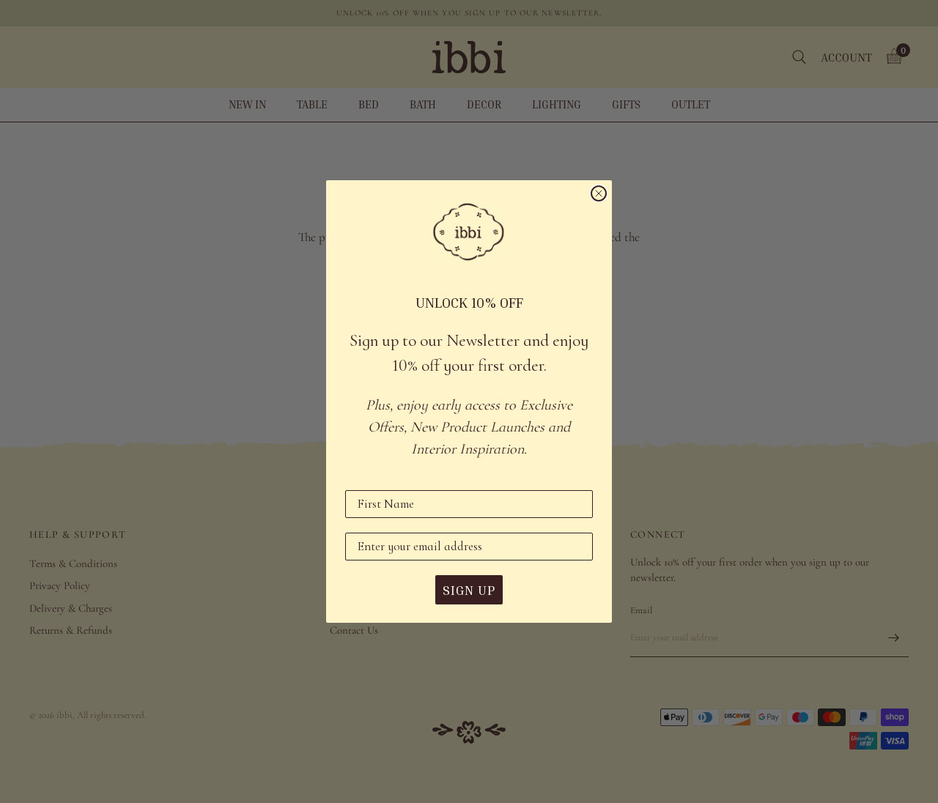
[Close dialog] (598, 193)
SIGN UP (469, 590)
